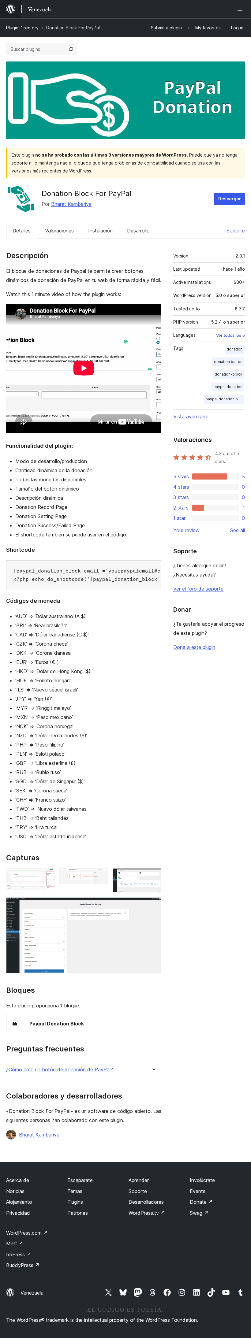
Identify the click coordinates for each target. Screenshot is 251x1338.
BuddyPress (22, 1265)
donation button (228, 361)
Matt (14, 1243)
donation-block (228, 374)
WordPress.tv (147, 1213)
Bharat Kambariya (71, 204)
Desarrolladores (146, 1202)
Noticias (15, 1191)
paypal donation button (224, 399)
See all (237, 530)
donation (234, 349)
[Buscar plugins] (71, 49)
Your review (186, 530)
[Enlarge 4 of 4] (153, 906)
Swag (199, 1213)
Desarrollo (138, 231)
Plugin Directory (22, 27)
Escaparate (80, 1180)
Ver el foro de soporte (198, 589)
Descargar (229, 198)
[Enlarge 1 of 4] (46, 876)
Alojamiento (19, 1202)
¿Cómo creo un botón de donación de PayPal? (59, 1070)
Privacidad (18, 1213)
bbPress (18, 1254)
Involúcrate (202, 1180)
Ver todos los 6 (230, 335)
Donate (201, 1202)
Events (197, 1191)
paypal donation (227, 386)
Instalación (100, 231)
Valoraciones (59, 231)
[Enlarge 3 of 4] (153, 876)
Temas (74, 1191)
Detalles (22, 231)
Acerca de (17, 1180)
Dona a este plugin (194, 647)
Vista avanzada (190, 416)
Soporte (236, 231)
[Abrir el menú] (241, 9)
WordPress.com (27, 1233)
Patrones (77, 1213)
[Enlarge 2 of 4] (100, 876)
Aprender (139, 1180)
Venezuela (32, 1293)
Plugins (75, 1202)
